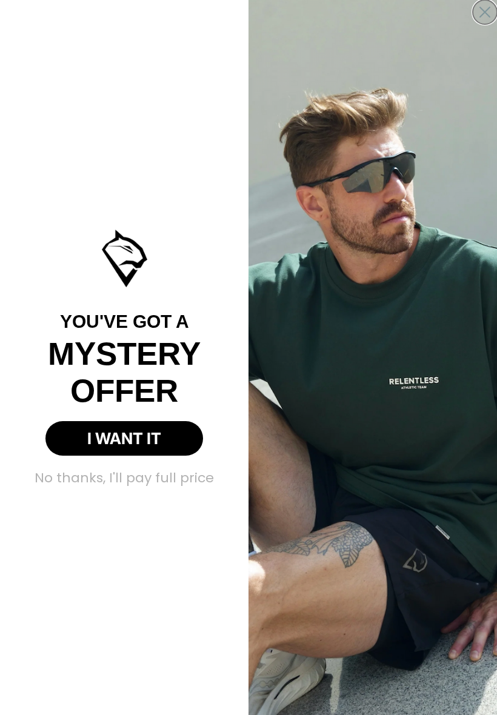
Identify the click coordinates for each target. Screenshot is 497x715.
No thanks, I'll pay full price (124, 478)
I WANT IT (124, 438)
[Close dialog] (485, 12)
